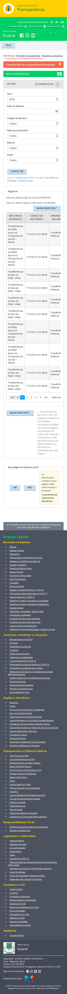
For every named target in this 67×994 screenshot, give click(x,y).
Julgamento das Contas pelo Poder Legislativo (28, 816)
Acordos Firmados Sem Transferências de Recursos (30, 678)
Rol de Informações (17, 911)
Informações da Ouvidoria (20, 925)
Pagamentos (14, 554)
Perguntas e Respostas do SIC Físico (24, 907)
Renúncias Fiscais (17, 586)
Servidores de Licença (18, 735)
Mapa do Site (54, 26)
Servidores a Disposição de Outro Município (28, 742)
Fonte (10, 154)
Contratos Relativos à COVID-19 (23, 661)
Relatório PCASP (16, 572)
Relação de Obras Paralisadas (21, 685)
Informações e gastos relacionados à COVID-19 (28, 593)
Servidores (14, 702)
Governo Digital (16, 889)
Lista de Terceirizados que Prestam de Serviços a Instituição (34, 727)
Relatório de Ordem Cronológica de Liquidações (29, 600)
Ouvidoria (14, 893)
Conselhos (14, 791)
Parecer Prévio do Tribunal (20, 766)
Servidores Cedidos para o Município (24, 745)
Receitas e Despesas (52, 55)
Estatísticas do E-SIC (18, 903)
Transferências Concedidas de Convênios (26, 668)
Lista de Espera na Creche (20, 784)
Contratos (14, 643)
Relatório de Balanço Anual (21, 568)
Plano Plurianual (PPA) (19, 756)
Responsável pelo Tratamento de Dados (26, 879)
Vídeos (12, 855)
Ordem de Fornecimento (20, 654)
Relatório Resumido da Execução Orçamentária (29, 827)
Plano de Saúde (16, 809)
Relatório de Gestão (18, 802)
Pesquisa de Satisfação (19, 921)
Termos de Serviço (25, 180)
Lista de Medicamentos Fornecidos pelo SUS (27, 795)
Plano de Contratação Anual (21, 688)
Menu (8, 45)
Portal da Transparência (28, 55)
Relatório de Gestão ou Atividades (23, 813)
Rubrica (11, 142)
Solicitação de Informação (20, 896)
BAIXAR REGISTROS (47, 208)
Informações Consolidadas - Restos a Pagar (27, 611)
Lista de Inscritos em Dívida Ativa (23, 626)
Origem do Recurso (17, 118)
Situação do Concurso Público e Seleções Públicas (30, 724)
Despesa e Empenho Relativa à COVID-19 (27, 590)
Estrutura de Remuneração (21, 713)
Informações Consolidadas (20, 615)
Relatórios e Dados (17, 918)
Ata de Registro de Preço (19, 692)
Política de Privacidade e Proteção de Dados (27, 875)
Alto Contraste (36, 26)
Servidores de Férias (18, 738)
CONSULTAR (17, 171)
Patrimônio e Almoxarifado (20, 575)
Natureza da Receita (17, 130)
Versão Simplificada (17, 872)
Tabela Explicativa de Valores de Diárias (26, 717)
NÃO (30, 487)
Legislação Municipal (18, 844)
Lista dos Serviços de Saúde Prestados (25, 799)
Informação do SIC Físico (19, 914)
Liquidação (14, 583)
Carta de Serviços (17, 935)
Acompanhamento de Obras (21, 639)
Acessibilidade (16, 26)
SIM (15, 487)
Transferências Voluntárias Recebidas (25, 618)
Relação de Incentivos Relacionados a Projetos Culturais (32, 629)
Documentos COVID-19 (19, 858)
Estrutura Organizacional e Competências (27, 709)
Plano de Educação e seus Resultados (25, 788)
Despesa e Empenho (18, 565)
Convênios (14, 650)
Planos (12, 781)
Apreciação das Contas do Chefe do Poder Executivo (30, 868)
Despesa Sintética (17, 550)
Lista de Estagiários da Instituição (23, 731)
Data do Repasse (15, 106)
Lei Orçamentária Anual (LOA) (22, 759)
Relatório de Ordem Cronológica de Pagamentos (29, 604)
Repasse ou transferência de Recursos (25, 561)
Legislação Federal (17, 840)
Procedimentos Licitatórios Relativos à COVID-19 (29, 664)
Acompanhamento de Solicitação (23, 900)
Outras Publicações (17, 848)
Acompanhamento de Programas (23, 773)
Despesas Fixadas (16, 608)
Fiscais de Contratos (18, 681)
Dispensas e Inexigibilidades (21, 657)
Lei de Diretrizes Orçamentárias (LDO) (25, 770)
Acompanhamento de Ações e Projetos (25, 763)
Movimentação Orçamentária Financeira (26, 557)
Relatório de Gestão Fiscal (20, 830)
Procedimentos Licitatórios (20, 646)
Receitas (13, 547)
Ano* (10, 93)
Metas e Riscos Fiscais (18, 777)
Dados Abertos (15, 851)
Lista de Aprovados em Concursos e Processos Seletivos (32, 720)
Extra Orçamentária (18, 579)
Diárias (12, 706)
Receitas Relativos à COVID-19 (22, 597)
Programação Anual (17, 806)
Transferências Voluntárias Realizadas (25, 622)
